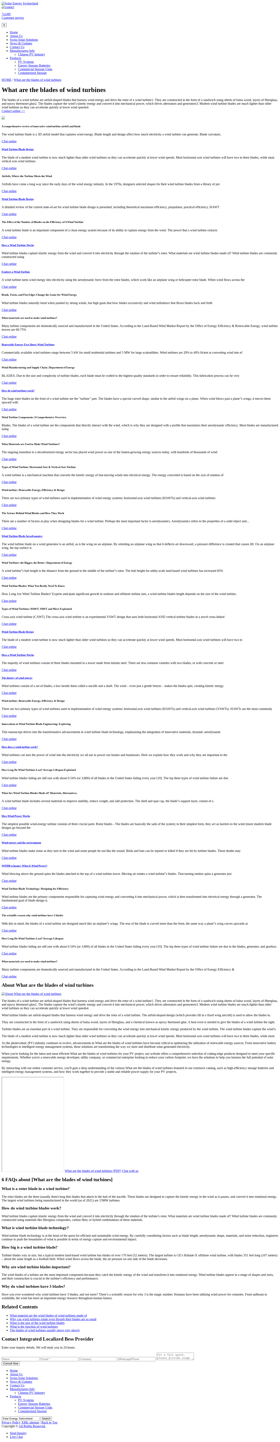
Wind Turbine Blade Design (18, 149)
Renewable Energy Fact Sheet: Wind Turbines (28, 344)
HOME (6, 80)
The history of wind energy (17, 677)
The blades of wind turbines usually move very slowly (45, 1330)
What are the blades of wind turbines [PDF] (93, 1171)
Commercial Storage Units (35, 69)
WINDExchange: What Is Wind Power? (24, 865)
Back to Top (49, 1422)
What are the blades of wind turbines (37, 80)
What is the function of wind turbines (34, 1326)
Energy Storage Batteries (34, 65)
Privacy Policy (11, 1422)
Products (15, 58)
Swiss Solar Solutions (24, 39)
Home (14, 32)
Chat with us (130, 1171)
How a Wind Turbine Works (18, 245)
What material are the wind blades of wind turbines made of (48, 1315)
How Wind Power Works (16, 816)
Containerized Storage (32, 73)
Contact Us (17, 47)
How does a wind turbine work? (20, 746)
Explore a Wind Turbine (16, 271)
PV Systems (26, 62)
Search (46, 1418)
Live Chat (16, 1437)
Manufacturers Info (22, 50)
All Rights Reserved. (32, 1426)
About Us (16, 36)
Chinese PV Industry (31, 54)
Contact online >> (13, 111)
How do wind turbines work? (18, 390)
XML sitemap (30, 1422)
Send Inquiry (18, 1433)
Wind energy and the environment (21, 842)
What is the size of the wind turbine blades (37, 1323)
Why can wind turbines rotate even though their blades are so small (53, 1319)
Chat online (9, 141)
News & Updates (21, 43)
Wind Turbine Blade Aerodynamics (22, 536)
